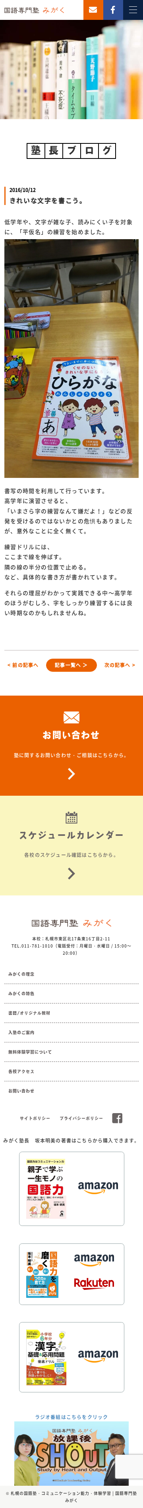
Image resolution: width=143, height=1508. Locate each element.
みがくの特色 (21, 994)
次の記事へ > (119, 665)
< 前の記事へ (23, 665)
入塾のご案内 (21, 1032)
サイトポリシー (35, 1118)
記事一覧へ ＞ (71, 665)
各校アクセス (21, 1071)
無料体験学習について (30, 1052)
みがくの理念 (21, 974)
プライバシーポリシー (81, 1118)
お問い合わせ (21, 1091)
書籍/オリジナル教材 (29, 1013)
